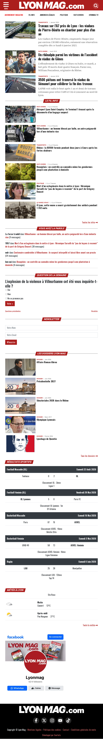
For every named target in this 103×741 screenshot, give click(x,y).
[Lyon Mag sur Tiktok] (67, 722)
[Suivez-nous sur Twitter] (43, 722)
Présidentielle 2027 (46, 381)
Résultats (94, 311)
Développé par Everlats (51, 735)
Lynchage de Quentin (47, 438)
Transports (43, 22)
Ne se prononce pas (15, 298)
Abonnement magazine (14, 14)
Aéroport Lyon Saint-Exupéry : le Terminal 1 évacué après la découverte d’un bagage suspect (65, 111)
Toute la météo (89, 625)
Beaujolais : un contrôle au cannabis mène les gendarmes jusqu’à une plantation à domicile (64, 168)
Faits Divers (78, 14)
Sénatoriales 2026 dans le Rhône (53, 400)
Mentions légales (34, 729)
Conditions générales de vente (83, 729)
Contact (66, 729)
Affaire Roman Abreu (47, 362)
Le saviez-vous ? (43, 202)
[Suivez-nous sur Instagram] (51, 722)
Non (9, 294)
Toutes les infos (89, 222)
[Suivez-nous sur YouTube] (59, 722)
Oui (8, 289)
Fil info (32, 14)
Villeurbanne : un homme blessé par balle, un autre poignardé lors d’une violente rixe (66, 130)
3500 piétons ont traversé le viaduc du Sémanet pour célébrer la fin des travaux (65, 81)
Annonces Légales (47, 14)
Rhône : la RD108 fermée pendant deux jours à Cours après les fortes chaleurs (67, 149)
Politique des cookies (52, 729)
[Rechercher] (95, 6)
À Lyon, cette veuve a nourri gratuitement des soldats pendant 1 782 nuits (67, 206)
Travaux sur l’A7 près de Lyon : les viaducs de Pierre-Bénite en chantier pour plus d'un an (66, 29)
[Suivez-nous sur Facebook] (35, 663)
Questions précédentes (13, 311)
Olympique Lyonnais (46, 419)
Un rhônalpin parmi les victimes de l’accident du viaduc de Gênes (68, 56)
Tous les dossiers (88, 455)
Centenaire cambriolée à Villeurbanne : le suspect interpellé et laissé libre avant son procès (55, 252)
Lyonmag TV (93, 14)
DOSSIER (40, 359)
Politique (64, 14)
